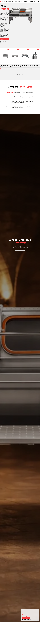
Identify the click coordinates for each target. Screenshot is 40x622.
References (9, 1)
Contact (16, 1)
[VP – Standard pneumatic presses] (15, 59)
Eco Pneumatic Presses (9, 92)
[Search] (28, 1)
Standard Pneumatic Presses (16, 92)
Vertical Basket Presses (30, 92)
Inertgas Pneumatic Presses (24, 92)
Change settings (24, 616)
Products (5, 1)
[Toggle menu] (39, 1)
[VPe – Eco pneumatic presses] (5, 59)
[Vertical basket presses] (35, 59)
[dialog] (30, 615)
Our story (13, 1)
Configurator (20, 1)
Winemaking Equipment (4, 3)
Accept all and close (27, 619)
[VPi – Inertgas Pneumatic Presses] (25, 59)
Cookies (23, 614)
